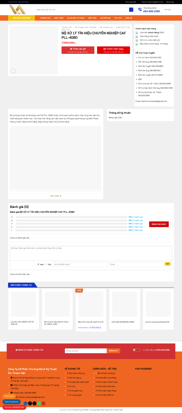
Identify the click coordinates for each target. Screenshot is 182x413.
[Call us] (39, 403)
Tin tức (71, 386)
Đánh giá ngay (159, 224)
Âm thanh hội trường (85, 27)
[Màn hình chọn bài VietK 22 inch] (91, 304)
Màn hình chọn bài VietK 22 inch (91, 322)
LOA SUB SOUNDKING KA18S (123, 322)
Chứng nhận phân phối (78, 382)
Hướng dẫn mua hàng (106, 377)
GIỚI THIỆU (59, 18)
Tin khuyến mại (75, 390)
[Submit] (131, 10)
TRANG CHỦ (45, 18)
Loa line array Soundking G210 (157, 322)
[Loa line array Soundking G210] (158, 304)
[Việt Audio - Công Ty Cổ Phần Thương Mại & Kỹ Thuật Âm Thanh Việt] (19, 9)
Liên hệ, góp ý (74, 377)
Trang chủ (67, 27)
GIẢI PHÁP (92, 18)
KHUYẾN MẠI (105, 18)
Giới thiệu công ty (76, 373)
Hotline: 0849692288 (14, 407)
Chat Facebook (11, 401)
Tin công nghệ (74, 395)
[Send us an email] (34, 403)
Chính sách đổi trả (105, 395)
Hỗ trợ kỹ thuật (131, 2)
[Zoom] (13, 71)
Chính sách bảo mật (106, 386)
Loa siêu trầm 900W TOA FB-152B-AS (22, 323)
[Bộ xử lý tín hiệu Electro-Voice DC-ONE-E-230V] (57, 304)
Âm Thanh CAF (106, 27)
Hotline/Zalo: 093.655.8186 (18, 2)
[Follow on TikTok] (30, 403)
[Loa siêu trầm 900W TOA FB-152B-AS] (23, 304)
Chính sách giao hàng (106, 390)
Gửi (167, 264)
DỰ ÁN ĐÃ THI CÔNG (75, 18)
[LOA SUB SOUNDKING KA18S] (124, 304)
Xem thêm (54, 196)
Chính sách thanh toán (107, 382)
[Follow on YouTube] (43, 403)
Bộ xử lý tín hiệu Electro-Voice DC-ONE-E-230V (56, 323)
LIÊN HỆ (128, 18)
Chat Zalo (9, 396)
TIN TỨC (118, 18)
